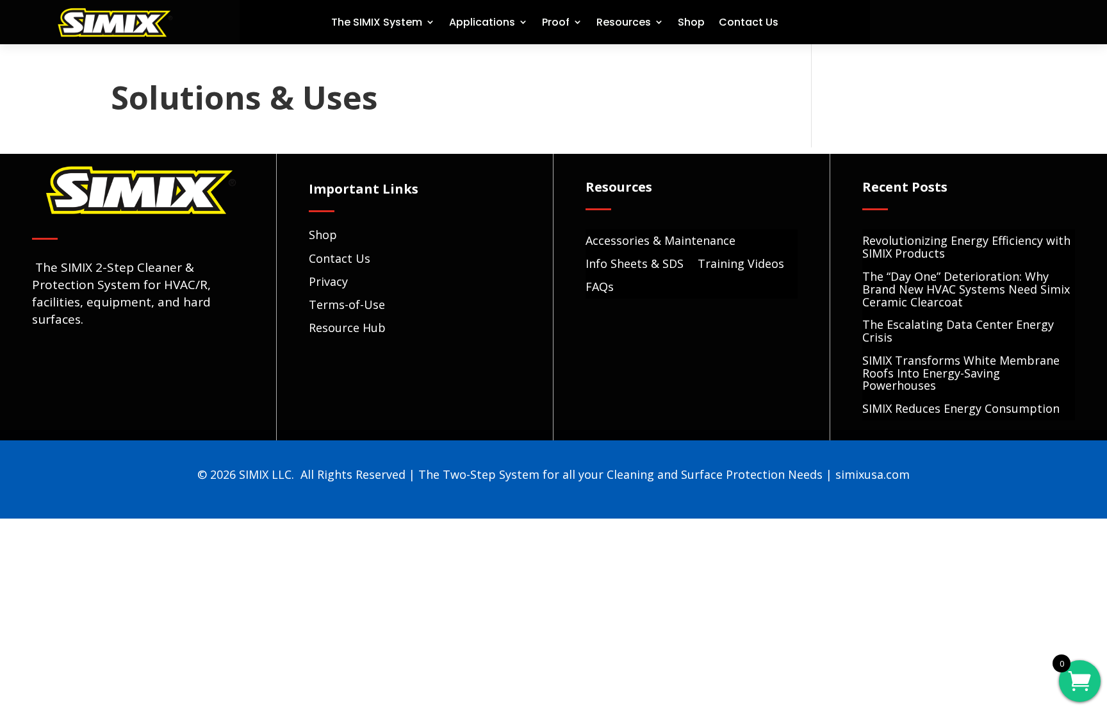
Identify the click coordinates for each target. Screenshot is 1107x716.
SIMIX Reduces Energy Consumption (961, 409)
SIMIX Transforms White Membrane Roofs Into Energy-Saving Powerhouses (961, 374)
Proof (556, 22)
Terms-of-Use (347, 304)
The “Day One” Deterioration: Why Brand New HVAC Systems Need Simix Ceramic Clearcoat (966, 290)
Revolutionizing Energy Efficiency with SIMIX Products (966, 248)
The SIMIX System (376, 22)
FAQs (600, 287)
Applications (482, 22)
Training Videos (741, 264)
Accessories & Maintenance (660, 241)
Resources (623, 22)
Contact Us (748, 22)
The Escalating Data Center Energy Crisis (958, 332)
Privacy (328, 281)
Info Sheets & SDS (635, 264)
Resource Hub (347, 327)
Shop (691, 22)
